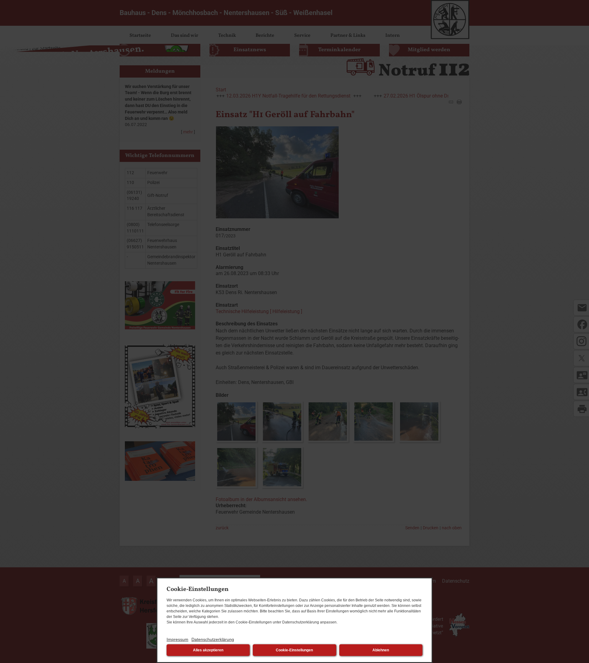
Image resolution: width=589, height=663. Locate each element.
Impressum (177, 639)
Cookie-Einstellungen (294, 650)
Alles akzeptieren (208, 650)
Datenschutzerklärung (212, 639)
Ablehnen (380, 650)
